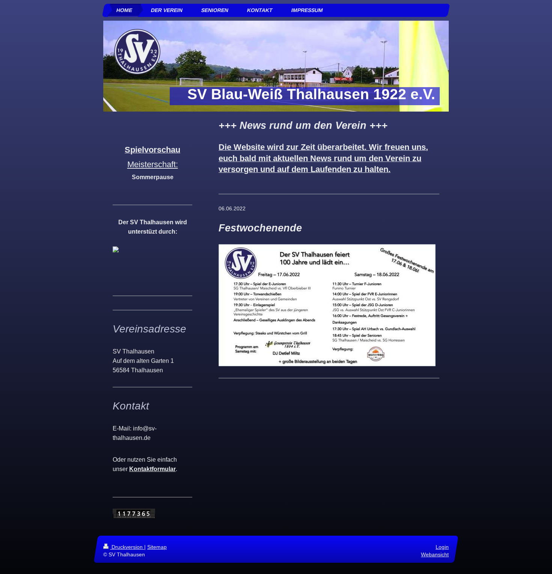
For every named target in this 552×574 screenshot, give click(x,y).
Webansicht (435, 554)
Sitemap (157, 547)
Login (442, 547)
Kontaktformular (152, 469)
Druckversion (127, 547)
